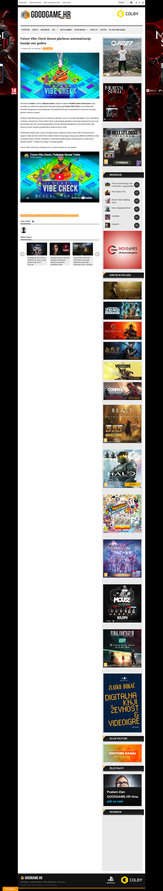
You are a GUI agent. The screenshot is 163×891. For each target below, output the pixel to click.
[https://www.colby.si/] (113, 17)
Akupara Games (26, 215)
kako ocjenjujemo (49, 882)
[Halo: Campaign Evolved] (106, 208)
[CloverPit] (106, 225)
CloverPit (115, 224)
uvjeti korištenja (36, 882)
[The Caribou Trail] (106, 192)
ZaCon (103, 30)
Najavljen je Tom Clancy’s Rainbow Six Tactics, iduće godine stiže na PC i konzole (37, 261)
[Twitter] (136, 3)
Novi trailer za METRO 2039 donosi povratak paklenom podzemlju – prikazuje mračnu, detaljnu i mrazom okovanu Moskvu (83, 263)
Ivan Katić (37, 48)
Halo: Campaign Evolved (121, 208)
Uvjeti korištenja (35, 2)
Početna (26, 30)
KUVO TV (94, 30)
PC (44, 48)
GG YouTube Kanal (117, 30)
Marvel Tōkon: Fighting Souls (121, 201)
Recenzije (45, 30)
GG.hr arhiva (79, 30)
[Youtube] (143, 3)
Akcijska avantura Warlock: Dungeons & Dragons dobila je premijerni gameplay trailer (60, 261)
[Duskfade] (106, 217)
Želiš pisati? (67, 2)
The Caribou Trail (118, 192)
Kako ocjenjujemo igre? (52, 2)
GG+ (53, 30)
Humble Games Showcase (58, 215)
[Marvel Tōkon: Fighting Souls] (106, 200)
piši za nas (61, 882)
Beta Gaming (66, 30)
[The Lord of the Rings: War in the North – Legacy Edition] (106, 184)
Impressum (23, 2)
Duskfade (115, 216)
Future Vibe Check (40, 215)
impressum (24, 882)
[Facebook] (140, 3)
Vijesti (35, 30)
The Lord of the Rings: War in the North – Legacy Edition (123, 184)
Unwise (75, 215)
